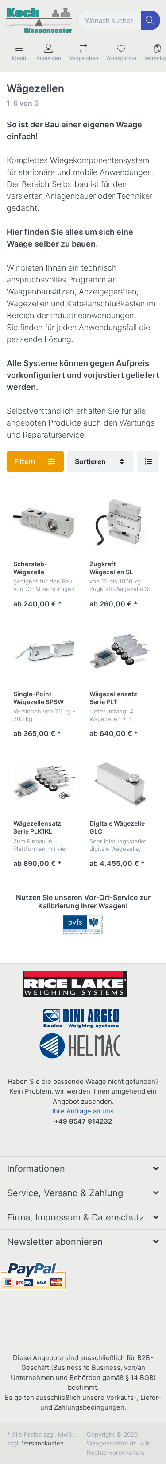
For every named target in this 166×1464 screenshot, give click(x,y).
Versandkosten (43, 1443)
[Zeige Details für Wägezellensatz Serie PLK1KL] (44, 783)
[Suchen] (151, 20)
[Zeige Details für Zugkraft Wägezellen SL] (120, 523)
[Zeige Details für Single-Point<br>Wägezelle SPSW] (44, 653)
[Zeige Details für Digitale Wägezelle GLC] (120, 783)
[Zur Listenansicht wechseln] (148, 461)
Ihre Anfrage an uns (83, 1111)
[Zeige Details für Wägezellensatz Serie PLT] (120, 653)
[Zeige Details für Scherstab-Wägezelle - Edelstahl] (44, 523)
